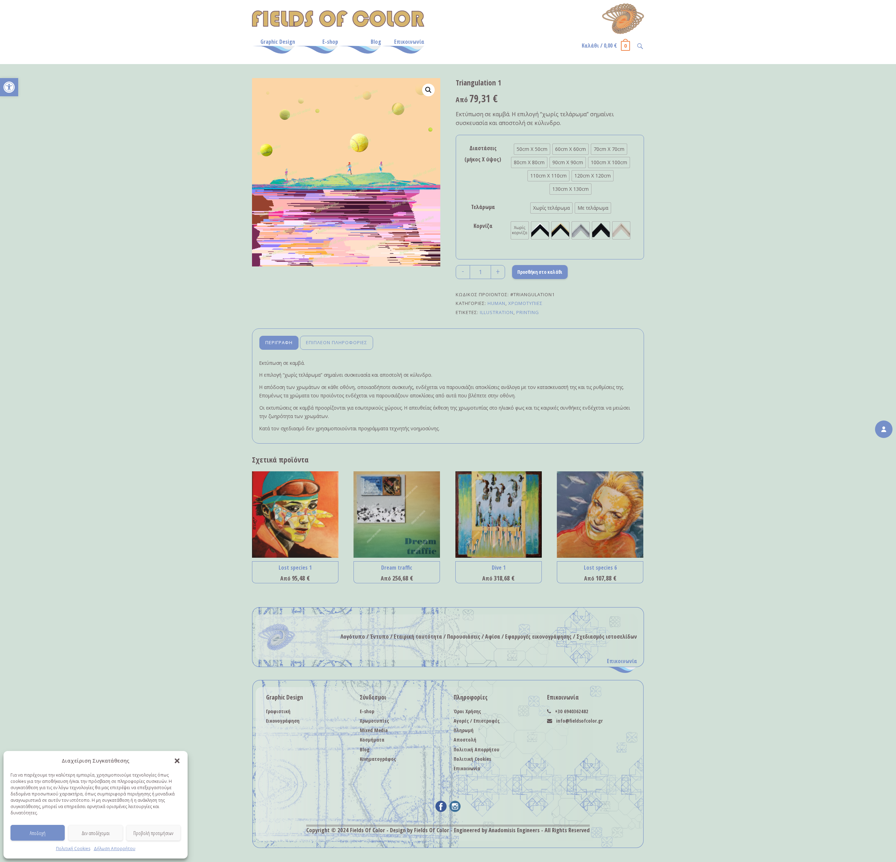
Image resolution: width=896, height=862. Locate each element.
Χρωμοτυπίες (525, 303)
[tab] (279, 343)
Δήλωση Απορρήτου (114, 848)
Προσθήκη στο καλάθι (539, 272)
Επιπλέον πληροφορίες (336, 342)
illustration (496, 312)
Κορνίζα (483, 226)
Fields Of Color (367, 830)
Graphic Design (277, 42)
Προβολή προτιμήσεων (153, 832)
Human (496, 303)
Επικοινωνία (409, 42)
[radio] (532, 149)
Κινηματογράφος (378, 759)
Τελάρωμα (483, 207)
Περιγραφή (279, 342)
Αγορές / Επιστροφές (476, 720)
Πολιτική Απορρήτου (476, 749)
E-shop (330, 42)
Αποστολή (465, 739)
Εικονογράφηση (283, 720)
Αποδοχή (38, 832)
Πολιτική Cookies (73, 848)
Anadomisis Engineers (514, 830)
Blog (376, 42)
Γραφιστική (278, 711)
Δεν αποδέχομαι (96, 832)
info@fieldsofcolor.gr (579, 720)
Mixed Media (374, 730)
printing (527, 312)
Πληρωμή (464, 730)
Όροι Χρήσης (467, 711)
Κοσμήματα (372, 739)
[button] (9, 87)
